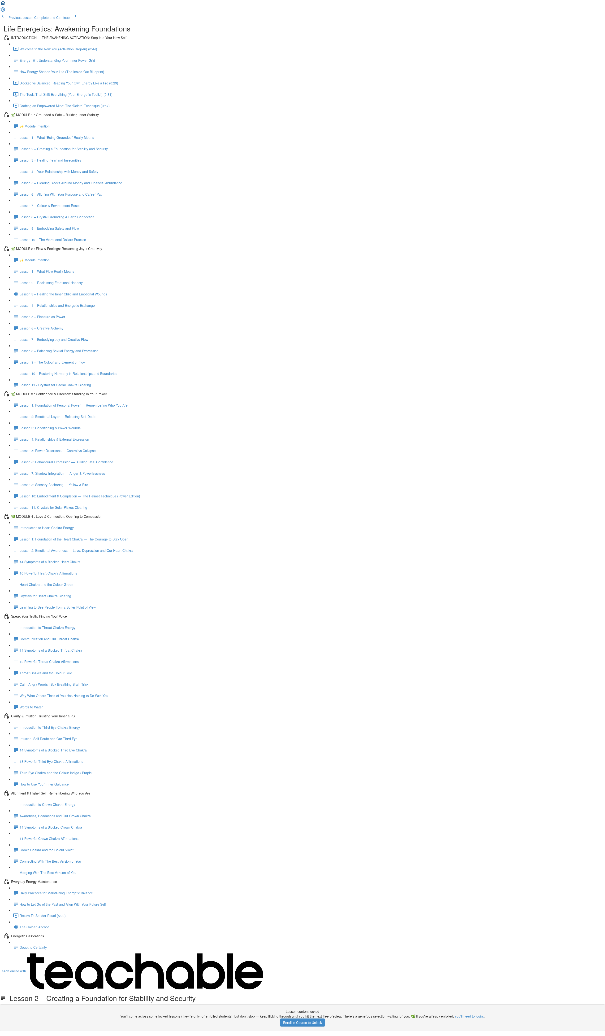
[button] (3, 4)
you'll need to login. (469, 1016)
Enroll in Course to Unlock (302, 1022)
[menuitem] (3, 11)
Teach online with (13, 971)
